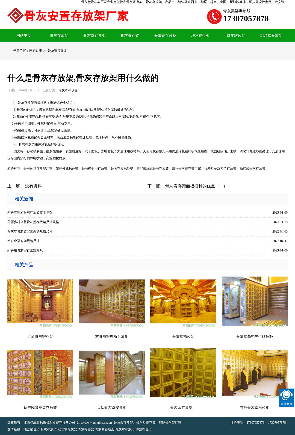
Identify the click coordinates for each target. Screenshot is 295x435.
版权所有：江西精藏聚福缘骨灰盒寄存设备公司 (41, 422)
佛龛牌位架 (236, 35)
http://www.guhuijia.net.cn (94, 422)
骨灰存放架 (59, 35)
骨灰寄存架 (130, 35)
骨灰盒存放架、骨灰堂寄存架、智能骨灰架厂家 (147, 422)
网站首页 (35, 50)
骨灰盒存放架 (104, 429)
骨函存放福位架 (122, 168)
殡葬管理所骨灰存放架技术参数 (30, 212)
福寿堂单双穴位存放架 (220, 168)
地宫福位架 (200, 35)
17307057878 (255, 422)
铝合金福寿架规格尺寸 (23, 241)
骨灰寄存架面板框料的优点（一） (196, 186)
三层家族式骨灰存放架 (152, 168)
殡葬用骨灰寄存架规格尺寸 (26, 250)
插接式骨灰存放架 (253, 168)
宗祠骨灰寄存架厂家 (186, 168)
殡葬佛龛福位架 (67, 168)
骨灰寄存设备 (165, 35)
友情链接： (15, 429)
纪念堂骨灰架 (271, 35)
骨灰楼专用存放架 (94, 168)
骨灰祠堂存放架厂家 (38, 168)
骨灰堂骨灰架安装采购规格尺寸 (30, 231)
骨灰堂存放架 (94, 35)
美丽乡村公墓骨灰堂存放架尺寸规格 (33, 222)
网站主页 (23, 35)
